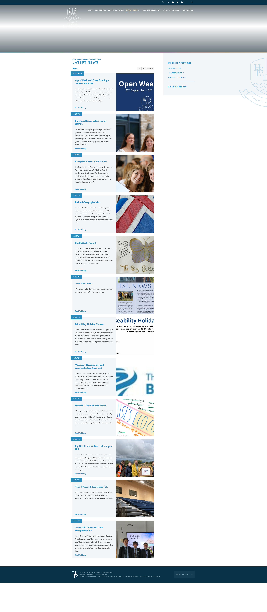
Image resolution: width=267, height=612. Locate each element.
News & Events (84, 59)
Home (74, 59)
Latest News (96, 59)
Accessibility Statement (99, 576)
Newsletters (174, 68)
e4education (101, 574)
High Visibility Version (121, 576)
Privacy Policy (139, 576)
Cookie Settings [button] (153, 576)
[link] (139, 68)
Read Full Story (80, 108)
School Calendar (177, 78)
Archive (150, 69)
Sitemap (83, 576)
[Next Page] (144, 68)
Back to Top (184, 574)
